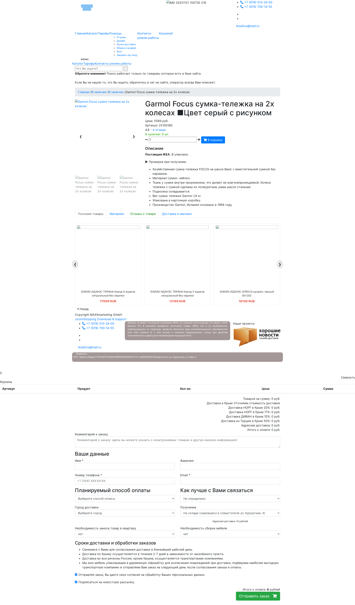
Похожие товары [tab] (90, 214)
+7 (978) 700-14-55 (257, 7)
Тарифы (89, 63)
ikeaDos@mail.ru (247, 26)
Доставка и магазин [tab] (177, 214)
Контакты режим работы (113, 63)
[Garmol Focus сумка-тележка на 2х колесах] (85, 184)
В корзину (215, 140)
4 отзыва (159, 130)
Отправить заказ (256, 596)
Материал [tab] (117, 214)
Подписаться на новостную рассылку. (107, 582)
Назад (84, 309)
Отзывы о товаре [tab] (143, 214)
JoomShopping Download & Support (100, 319)
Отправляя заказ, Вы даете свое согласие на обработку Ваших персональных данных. (142, 574)
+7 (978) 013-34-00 (257, 2)
